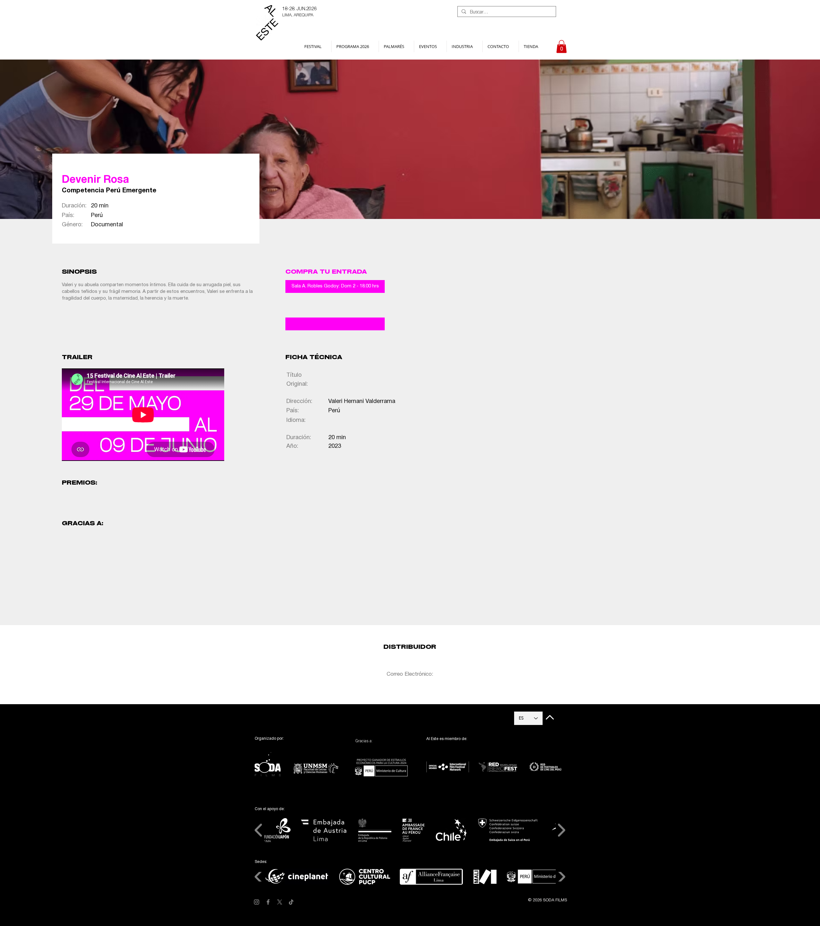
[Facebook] (268, 902)
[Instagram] (256, 902)
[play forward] (292, 548)
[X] (279, 902)
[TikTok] (291, 902)
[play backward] (70, 548)
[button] (315, 46)
